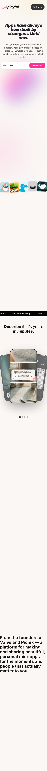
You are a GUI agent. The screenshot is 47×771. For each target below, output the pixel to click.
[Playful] (10, 7)
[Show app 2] (22, 417)
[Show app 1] (20, 417)
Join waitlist (37, 65)
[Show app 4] (27, 417)
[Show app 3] (25, 417)
